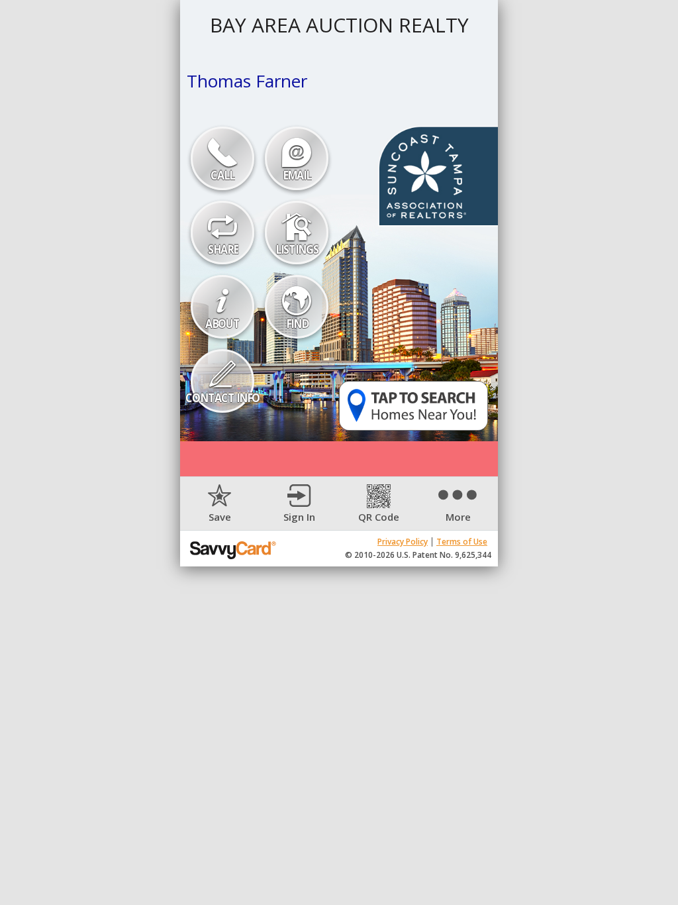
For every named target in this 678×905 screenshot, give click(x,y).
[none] (220, 503)
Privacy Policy (402, 541)
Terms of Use (461, 541)
